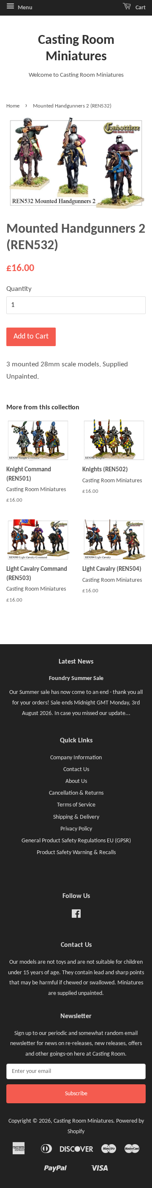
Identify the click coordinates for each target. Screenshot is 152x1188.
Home (12, 106)
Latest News (76, 662)
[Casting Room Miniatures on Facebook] (76, 916)
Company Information (76, 758)
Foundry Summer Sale (76, 678)
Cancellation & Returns (76, 793)
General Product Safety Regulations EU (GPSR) (76, 841)
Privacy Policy (76, 829)
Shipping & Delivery (76, 817)
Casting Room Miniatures (76, 48)
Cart (140, 8)
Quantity (19, 289)
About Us (76, 781)
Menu (24, 8)
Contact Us (76, 769)
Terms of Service (76, 805)
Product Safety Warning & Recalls (76, 852)
